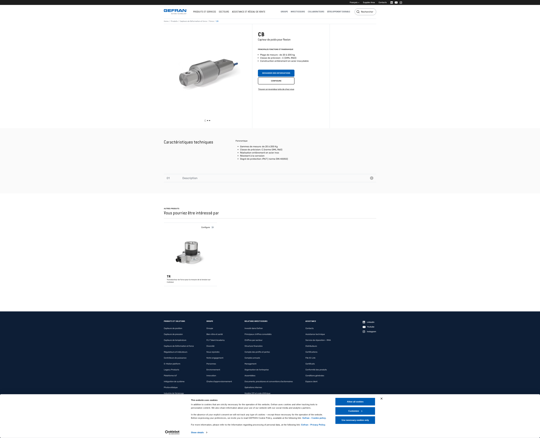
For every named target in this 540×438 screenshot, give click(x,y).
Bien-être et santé (214, 334)
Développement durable (338, 11)
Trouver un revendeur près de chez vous (276, 89)
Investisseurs (298, 11)
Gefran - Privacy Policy (313, 425)
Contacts (383, 2)
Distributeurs (311, 346)
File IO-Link (310, 358)
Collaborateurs (316, 11)
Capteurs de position (173, 328)
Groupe (284, 11)
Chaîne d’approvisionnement (219, 381)
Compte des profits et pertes (257, 352)
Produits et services (204, 11)
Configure (276, 81)
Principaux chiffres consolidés (258, 334)
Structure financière (254, 346)
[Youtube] (395, 2)
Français (353, 2)
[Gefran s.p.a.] (175, 11)
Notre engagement (214, 358)
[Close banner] (381, 399)
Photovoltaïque (171, 387)
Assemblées (250, 375)
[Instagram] (400, 2)
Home (166, 21)
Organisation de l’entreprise (257, 370)
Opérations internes (253, 387)
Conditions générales (314, 375)
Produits (174, 21)
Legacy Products (171, 370)
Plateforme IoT (170, 375)
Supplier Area (369, 2)
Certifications (311, 352)
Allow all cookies (355, 401)
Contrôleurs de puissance (175, 358)
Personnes (211, 364)
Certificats (310, 364)
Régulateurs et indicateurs (175, 352)
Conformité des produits (316, 370)
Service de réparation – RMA (318, 340)
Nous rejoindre (213, 352)
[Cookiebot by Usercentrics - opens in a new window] (172, 432)
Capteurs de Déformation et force (193, 21)
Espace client (311, 381)
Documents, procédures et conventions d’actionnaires (269, 381)
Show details (197, 432)
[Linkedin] (391, 2)
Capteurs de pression (173, 334)
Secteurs (224, 11)
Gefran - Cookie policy (314, 418)
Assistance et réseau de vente (248, 11)
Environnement (213, 370)
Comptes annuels (252, 358)
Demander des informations (276, 73)
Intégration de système (174, 381)
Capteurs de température (175, 340)
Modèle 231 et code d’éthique (257, 393)
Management (250, 364)
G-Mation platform (172, 364)
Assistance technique (315, 334)
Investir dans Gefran (254, 328)
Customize (353, 411)
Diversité (210, 346)
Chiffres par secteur (253, 340)
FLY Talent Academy (215, 340)
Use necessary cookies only (355, 420)
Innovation (211, 375)
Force (211, 21)
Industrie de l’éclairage (174, 393)
